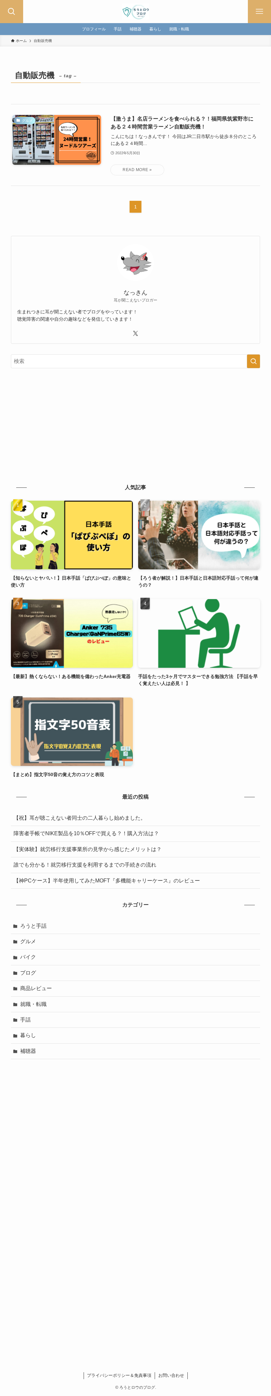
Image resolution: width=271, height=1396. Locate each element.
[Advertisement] (135, 425)
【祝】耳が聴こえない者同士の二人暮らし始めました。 (80, 818)
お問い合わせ (171, 1375)
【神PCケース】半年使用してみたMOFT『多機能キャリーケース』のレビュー (107, 880)
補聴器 (28, 1051)
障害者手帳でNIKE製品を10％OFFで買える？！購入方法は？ (86, 833)
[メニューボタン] (259, 11)
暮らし (28, 1035)
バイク (28, 957)
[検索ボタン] (11, 11)
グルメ (28, 941)
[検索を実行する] (253, 361)
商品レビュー (36, 988)
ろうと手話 (33, 926)
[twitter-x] (135, 333)
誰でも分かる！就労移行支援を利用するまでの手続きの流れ (85, 865)
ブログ (28, 973)
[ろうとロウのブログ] (135, 11)
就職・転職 (33, 1004)
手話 (25, 1019)
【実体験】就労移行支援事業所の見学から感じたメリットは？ (88, 849)
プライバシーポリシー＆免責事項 (119, 1375)
